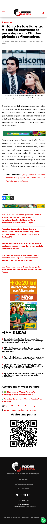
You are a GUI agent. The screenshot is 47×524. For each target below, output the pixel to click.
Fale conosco (23, 489)
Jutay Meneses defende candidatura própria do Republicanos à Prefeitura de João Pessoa (25, 177)
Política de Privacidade (23, 484)
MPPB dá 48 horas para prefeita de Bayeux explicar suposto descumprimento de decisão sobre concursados (22, 246)
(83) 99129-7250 (24, 505)
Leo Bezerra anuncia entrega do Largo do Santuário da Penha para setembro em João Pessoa (22, 269)
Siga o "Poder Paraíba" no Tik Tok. (20, 410)
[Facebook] (4, 198)
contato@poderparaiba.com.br (24, 506)
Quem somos (23, 479)
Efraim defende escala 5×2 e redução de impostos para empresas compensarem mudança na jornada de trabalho (20, 257)
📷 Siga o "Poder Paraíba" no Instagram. (20, 406)
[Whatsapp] (8, 198)
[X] (12, 198)
